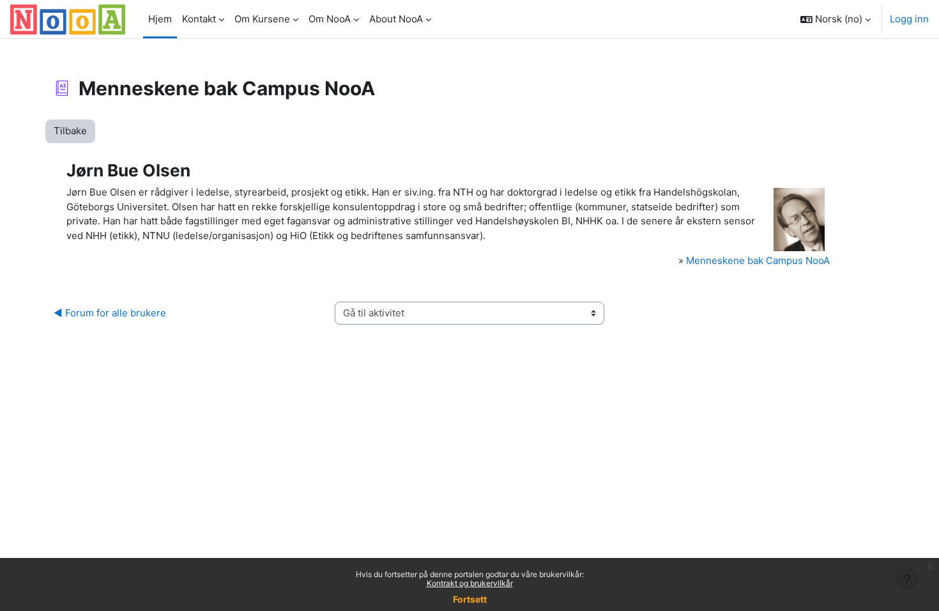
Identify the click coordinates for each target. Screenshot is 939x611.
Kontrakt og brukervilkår (470, 583)
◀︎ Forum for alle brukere (110, 313)
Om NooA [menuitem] (330, 19)
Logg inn (909, 19)
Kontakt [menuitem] (199, 19)
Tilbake (70, 131)
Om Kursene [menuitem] (262, 19)
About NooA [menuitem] (396, 19)
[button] (835, 19)
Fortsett (470, 599)
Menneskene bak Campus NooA (758, 260)
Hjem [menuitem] (160, 19)
